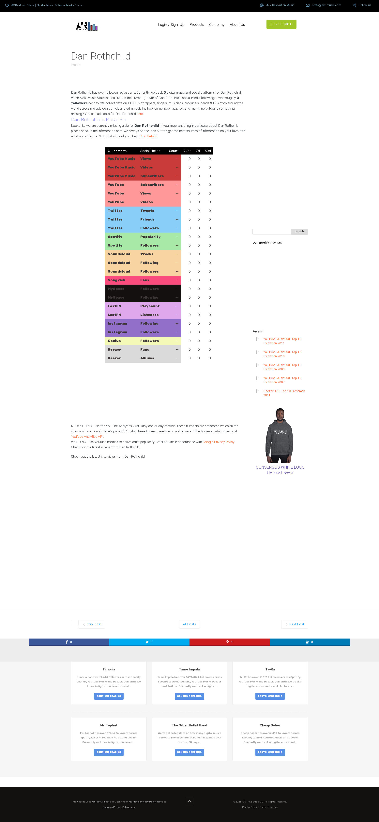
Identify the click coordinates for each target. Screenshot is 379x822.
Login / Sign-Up (171, 25)
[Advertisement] (159, 395)
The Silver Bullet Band (189, 725)
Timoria (108, 669)
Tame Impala (189, 669)
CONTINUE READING (109, 696)
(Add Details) (149, 136)
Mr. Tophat (108, 725)
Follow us (365, 5)
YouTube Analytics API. (87, 436)
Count (174, 151)
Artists (75, 65)
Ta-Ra (270, 669)
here (140, 114)
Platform (119, 151)
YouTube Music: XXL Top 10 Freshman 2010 (282, 354)
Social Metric (150, 151)
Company (217, 25)
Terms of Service (269, 807)
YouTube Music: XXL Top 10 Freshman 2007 (282, 380)
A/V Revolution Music (280, 5)
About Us (237, 25)
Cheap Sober (270, 725)
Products (197, 25)
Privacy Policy (249, 807)
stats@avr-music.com (326, 5)
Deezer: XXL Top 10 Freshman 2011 (284, 393)
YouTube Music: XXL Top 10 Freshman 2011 (282, 341)
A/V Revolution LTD (253, 801)
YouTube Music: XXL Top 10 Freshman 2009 (282, 367)
